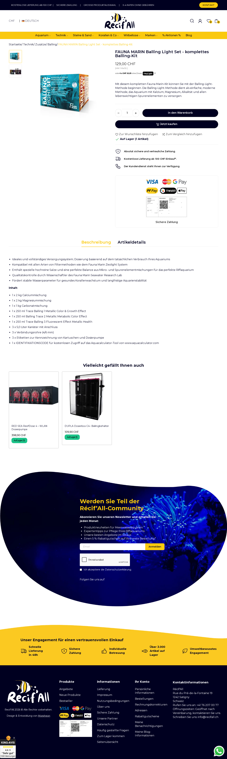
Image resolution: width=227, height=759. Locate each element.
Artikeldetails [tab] (132, 242)
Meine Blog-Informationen (144, 733)
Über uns (103, 706)
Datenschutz (105, 724)
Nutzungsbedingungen (113, 701)
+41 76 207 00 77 (208, 705)
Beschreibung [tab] (96, 242)
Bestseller (66, 701)
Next (105, 95)
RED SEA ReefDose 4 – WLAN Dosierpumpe (29, 428)
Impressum (104, 695)
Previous (31, 95)
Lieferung (103, 689)
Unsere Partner (107, 718)
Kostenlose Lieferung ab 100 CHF (32, 5)
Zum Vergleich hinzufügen (184, 134)
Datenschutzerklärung (118, 569)
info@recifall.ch (208, 717)
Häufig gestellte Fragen (113, 730)
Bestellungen (144, 698)
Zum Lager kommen (111, 736)
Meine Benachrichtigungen (149, 724)
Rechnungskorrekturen (151, 704)
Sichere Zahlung (66, 5)
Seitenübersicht (107, 742)
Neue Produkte (70, 695)
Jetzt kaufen (168, 124)
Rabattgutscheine (147, 716)
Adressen (141, 710)
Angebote (66, 689)
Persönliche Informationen (144, 691)
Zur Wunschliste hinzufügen (138, 134)
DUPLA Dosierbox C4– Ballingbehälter (87, 426)
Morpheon (44, 715)
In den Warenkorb (180, 112)
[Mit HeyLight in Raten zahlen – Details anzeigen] (155, 73)
